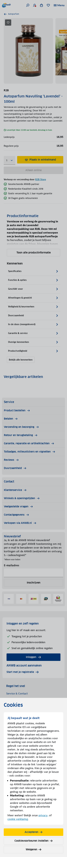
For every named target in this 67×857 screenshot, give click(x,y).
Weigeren (31, 849)
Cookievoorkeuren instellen (31, 840)
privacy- (43, 815)
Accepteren (31, 832)
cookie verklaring (17, 819)
